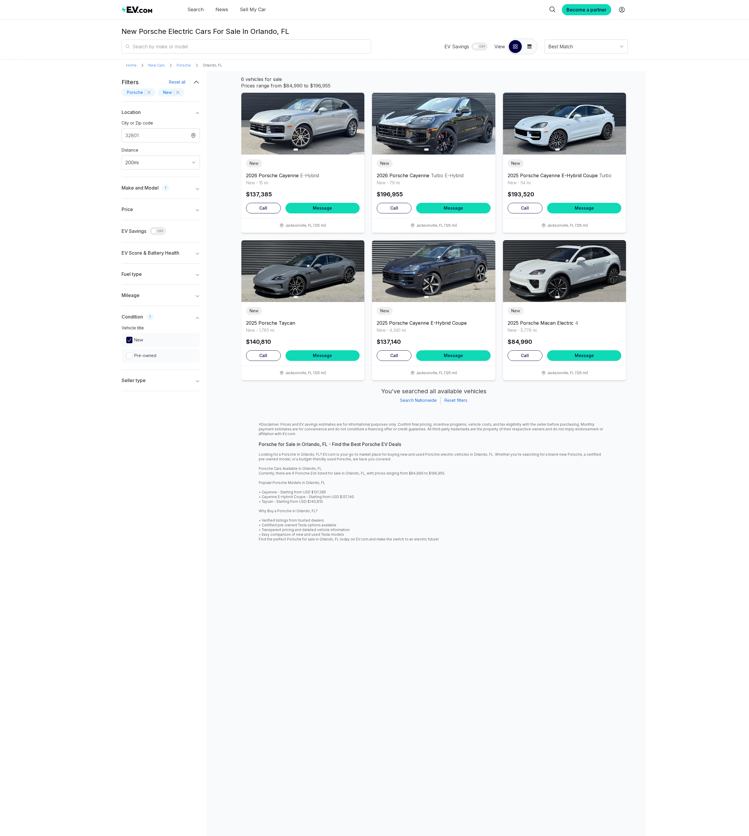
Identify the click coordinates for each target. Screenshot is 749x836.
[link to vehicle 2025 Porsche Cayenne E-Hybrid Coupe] (564, 124)
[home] (137, 9)
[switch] (479, 46)
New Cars (156, 65)
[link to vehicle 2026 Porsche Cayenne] (303, 124)
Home (131, 65)
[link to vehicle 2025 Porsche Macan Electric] (564, 271)
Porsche (184, 65)
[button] (515, 46)
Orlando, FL (212, 65)
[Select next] (355, 120)
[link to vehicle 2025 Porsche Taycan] (303, 271)
